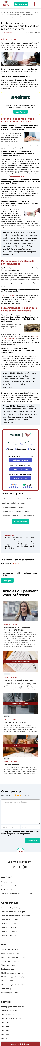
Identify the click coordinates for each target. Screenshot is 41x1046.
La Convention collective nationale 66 (16, 499)
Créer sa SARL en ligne (9, 923)
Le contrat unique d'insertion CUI (14, 507)
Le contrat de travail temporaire (18, 680)
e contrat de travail (9, 295)
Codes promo (21, 4)
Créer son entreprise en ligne (11, 908)
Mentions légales (7, 890)
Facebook (19, 867)
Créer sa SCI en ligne (8, 935)
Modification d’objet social (10, 961)
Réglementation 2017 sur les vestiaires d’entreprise (17, 628)
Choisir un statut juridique (10, 1010)
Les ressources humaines (22, 12)
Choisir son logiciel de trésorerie (12, 985)
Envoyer (7, 580)
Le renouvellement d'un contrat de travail (18, 516)
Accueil (3, 12)
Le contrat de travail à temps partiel (16, 511)
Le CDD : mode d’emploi (15, 722)
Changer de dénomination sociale (13, 957)
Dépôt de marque (7, 969)
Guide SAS (5, 1034)
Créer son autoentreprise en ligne (13, 912)
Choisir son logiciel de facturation (13, 977)
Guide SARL (5, 1030)
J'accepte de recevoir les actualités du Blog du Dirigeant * (20, 574)
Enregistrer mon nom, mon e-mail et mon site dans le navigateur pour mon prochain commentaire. (20, 834)
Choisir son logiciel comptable (12, 973)
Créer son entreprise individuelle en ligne (15, 915)
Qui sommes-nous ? (8, 886)
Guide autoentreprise (8, 1014)
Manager (10, 12)
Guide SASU (5, 1026)
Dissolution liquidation (9, 965)
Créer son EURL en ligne (9, 919)
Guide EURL (5, 1022)
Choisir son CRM (7, 981)
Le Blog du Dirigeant (6, 4)
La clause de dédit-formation (13, 503)
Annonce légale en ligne (9, 992)
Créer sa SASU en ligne (9, 931)
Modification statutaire (9, 949)
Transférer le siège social (10, 953)
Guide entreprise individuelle (11, 1018)
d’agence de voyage (17, 176)
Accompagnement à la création (12, 1007)
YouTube (25, 867)
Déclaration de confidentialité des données (16, 894)
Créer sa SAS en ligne (8, 927)
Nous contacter (6, 882)
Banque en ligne (7, 989)
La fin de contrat (11, 764)
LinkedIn (14, 867)
